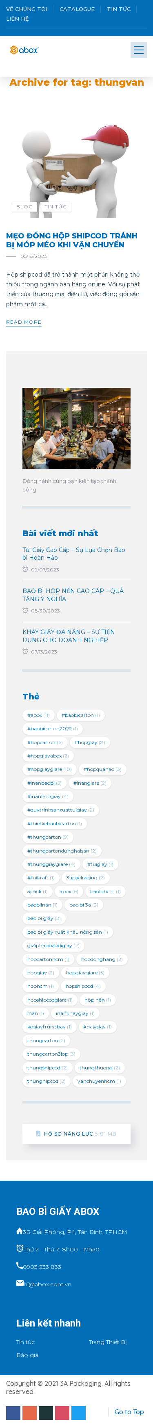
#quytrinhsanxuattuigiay (60, 810)
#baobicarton (81, 715)
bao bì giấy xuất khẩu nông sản (67, 932)
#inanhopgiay (48, 796)
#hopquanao (103, 769)
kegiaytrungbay (49, 1027)
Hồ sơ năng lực (80, 1134)
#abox (38, 715)
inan (35, 1013)
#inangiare (89, 783)
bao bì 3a (83, 905)
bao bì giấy (44, 918)
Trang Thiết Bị (108, 1342)
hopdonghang (102, 959)
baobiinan (42, 905)
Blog (24, 206)
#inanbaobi (44, 783)
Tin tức (119, 9)
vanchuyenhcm (99, 1081)
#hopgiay (90, 742)
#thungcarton (48, 837)
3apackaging (86, 877)
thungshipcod (47, 1068)
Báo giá (27, 1355)
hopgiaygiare (85, 973)
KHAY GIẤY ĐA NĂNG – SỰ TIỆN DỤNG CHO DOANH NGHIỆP (68, 636)
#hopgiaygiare (49, 769)
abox (69, 891)
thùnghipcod (46, 1081)
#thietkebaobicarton (54, 823)
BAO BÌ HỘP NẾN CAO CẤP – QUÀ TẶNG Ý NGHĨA (73, 595)
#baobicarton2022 (52, 728)
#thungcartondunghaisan (62, 851)
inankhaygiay (75, 1013)
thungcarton (46, 1040)
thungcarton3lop (51, 1054)
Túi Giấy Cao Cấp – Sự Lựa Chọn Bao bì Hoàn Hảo (73, 554)
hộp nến (97, 1000)
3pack (37, 891)
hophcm (40, 986)
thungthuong (100, 1068)
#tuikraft (41, 877)
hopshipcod (83, 986)
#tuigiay (100, 864)
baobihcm (105, 891)
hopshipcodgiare (50, 1000)
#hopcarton (45, 742)
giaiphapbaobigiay (53, 945)
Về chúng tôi (26, 9)
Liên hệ (17, 18)
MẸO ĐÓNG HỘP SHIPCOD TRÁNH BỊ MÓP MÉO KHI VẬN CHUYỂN (71, 240)
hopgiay (40, 973)
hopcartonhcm (48, 959)
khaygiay (98, 1027)
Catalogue (77, 9)
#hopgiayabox (48, 756)
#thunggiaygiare (51, 864)
